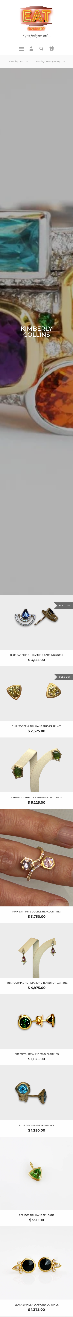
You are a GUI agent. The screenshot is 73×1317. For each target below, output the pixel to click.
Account (31, 48)
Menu (21, 48)
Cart (51, 48)
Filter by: (13, 61)
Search (41, 48)
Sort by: (40, 61)
